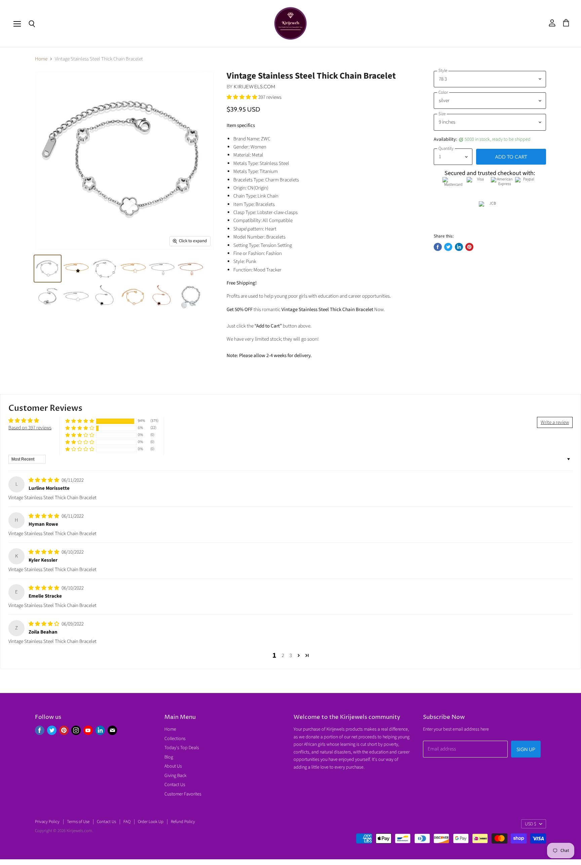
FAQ (126, 822)
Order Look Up (150, 822)
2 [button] (283, 655)
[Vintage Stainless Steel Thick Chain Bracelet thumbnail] (47, 268)
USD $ (530, 824)
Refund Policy (183, 822)
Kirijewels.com (254, 86)
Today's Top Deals (181, 747)
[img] (44, 480)
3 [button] (290, 655)
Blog (168, 757)
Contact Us (174, 784)
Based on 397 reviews (29, 427)
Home (41, 59)
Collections (175, 738)
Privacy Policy (47, 822)
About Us (173, 766)
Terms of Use (78, 822)
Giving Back (175, 775)
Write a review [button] (555, 422)
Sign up (525, 749)
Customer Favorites (182, 794)
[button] (242, 97)
